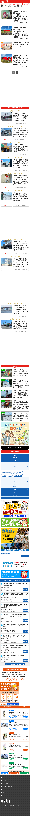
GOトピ (2, 4)
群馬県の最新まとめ (6, 472)
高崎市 (20, 472)
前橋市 (15, 472)
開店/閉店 (19, 4)
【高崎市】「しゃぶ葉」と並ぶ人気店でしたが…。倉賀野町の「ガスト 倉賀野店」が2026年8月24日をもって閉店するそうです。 (20, 117)
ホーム (4, 777)
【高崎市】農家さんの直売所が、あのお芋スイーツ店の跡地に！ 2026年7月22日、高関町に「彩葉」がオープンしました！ (20, 163)
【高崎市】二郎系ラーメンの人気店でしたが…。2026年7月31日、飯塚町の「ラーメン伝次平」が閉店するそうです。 (21, 148)
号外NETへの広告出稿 (7, 786)
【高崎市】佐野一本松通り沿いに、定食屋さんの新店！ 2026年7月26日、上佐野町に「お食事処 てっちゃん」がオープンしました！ (20, 262)
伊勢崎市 (4, 475)
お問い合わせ (5, 789)
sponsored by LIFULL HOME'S (19, 706)
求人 (14, 4)
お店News (26, 4)
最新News (9, 4)
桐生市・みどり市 (18, 475)
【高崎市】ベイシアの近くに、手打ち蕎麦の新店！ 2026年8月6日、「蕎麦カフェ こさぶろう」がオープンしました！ (20, 309)
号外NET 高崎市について (8, 795)
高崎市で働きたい (9, 580)
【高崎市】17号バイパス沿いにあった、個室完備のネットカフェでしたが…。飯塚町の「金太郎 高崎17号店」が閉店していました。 (20, 132)
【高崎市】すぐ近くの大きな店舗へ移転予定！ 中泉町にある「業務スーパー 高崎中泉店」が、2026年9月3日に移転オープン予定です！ (20, 325)
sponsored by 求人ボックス (20, 580)
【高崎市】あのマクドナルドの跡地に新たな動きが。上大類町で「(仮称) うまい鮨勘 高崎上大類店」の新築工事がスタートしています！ (20, 417)
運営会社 (4, 780)
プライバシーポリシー (7, 792)
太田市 (10, 475)
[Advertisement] (15, 90)
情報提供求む (5, 783)
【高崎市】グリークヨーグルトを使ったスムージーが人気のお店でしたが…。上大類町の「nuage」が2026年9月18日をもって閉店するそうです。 (21, 383)
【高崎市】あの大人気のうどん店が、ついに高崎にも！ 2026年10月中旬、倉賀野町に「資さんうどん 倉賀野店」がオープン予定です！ (20, 394)
